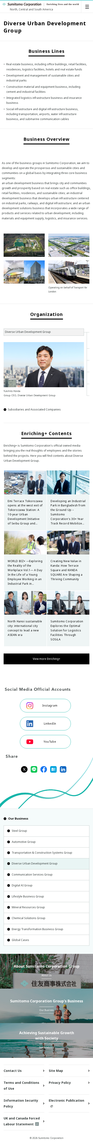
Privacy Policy (60, 1082)
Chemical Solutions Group (28, 918)
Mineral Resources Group (28, 907)
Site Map (56, 1070)
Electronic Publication (66, 1100)
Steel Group (19, 831)
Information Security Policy (21, 1103)
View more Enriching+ (46, 659)
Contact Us (13, 1070)
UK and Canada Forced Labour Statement (22, 1121)
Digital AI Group (22, 885)
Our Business (18, 818)
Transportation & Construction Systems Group (42, 853)
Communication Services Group (32, 874)
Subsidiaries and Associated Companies (34, 409)
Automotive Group (24, 842)
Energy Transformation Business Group (37, 929)
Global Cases (20, 940)
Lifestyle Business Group (28, 896)
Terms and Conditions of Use (21, 1085)
